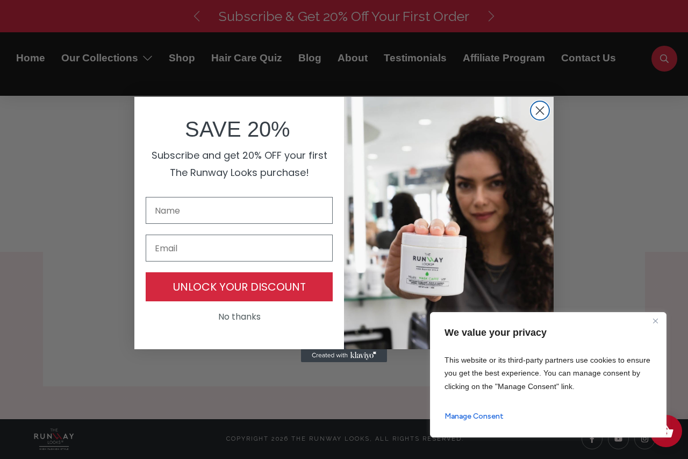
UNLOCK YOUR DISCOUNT (239, 286)
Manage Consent (474, 416)
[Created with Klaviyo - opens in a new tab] (344, 355)
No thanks (239, 316)
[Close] (655, 321)
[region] (548, 375)
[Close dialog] (540, 110)
